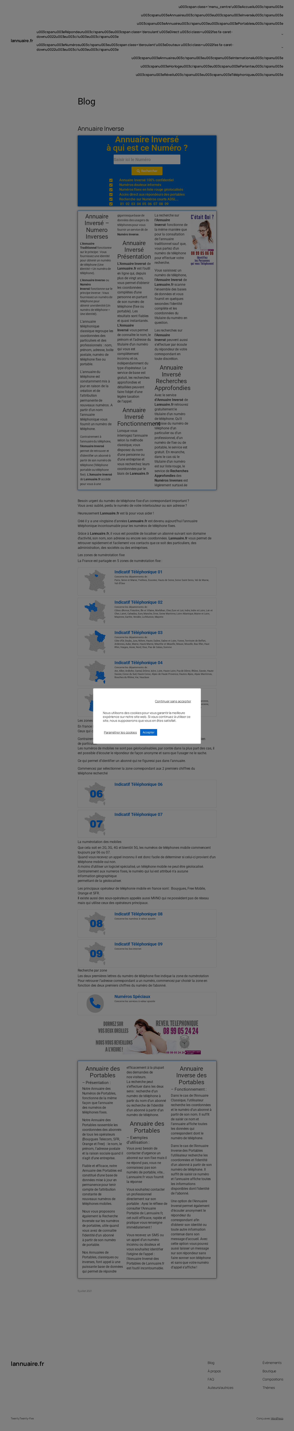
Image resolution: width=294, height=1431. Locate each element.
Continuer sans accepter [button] (173, 701)
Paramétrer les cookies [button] (120, 732)
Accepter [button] (149, 732)
